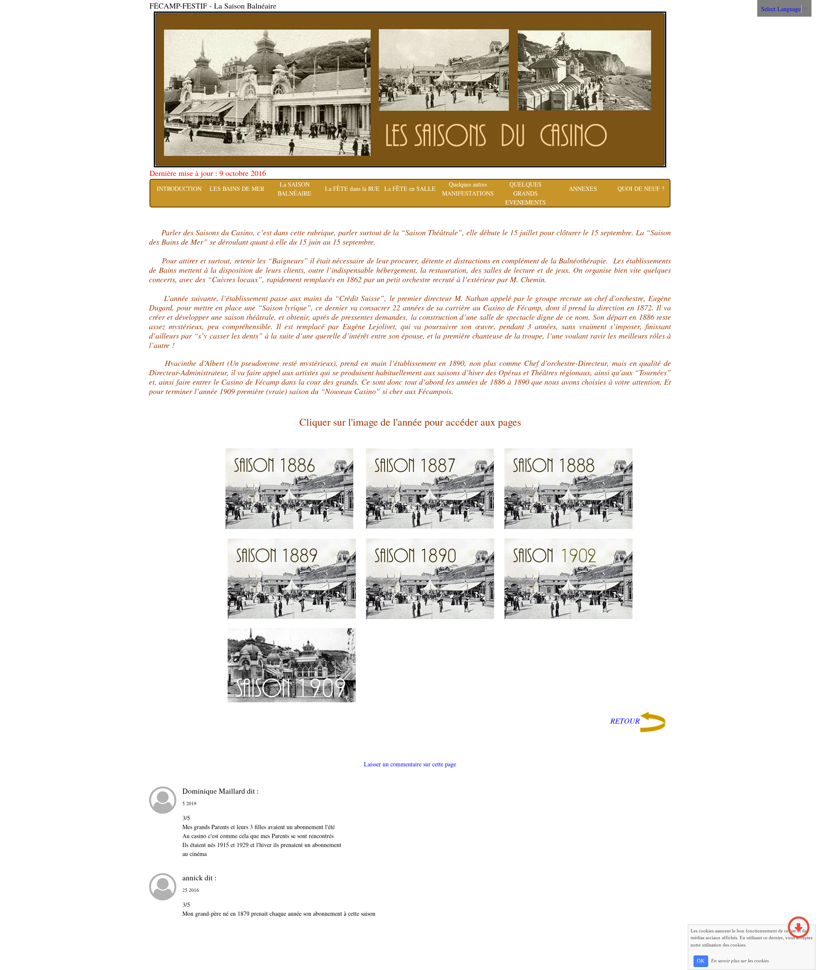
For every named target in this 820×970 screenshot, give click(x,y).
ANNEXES (583, 188)
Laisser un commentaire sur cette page (410, 764)
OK (701, 961)
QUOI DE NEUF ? (641, 188)
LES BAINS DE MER (237, 188)
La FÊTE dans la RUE (352, 188)
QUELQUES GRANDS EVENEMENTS (525, 193)
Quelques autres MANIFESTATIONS (468, 188)
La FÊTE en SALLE (410, 188)
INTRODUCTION (179, 188)
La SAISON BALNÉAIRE (294, 188)
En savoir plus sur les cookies (740, 960)
